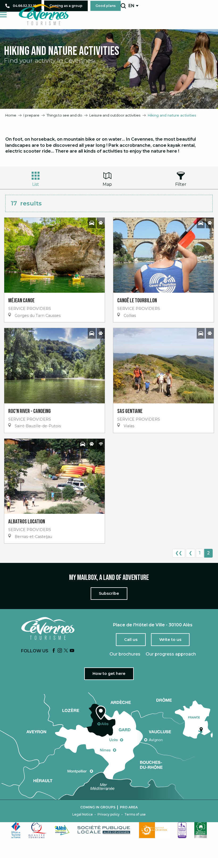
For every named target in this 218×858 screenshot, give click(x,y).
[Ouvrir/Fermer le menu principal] (3, 14)
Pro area (129, 807)
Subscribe (109, 593)
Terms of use (135, 814)
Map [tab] (107, 184)
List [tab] (35, 184)
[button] (123, 5)
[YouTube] (72, 651)
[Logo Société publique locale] (104, 830)
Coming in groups (97, 807)
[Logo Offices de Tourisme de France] (15, 830)
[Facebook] (53, 651)
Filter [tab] (180, 184)
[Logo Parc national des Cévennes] (154, 830)
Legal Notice (82, 814)
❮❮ (178, 552)
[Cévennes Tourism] (44, 14)
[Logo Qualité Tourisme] (37, 830)
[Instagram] (59, 651)
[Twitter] (66, 651)
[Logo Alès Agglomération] (61, 830)
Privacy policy (109, 814)
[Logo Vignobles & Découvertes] (200, 830)
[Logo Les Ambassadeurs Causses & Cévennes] (182, 830)
